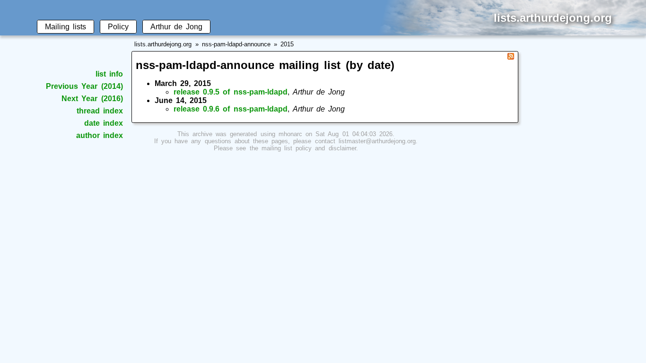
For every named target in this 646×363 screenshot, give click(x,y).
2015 (287, 44)
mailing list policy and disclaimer (309, 148)
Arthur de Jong (176, 27)
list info (109, 74)
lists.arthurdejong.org (163, 44)
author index (99, 135)
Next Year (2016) (91, 99)
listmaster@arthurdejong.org (377, 141)
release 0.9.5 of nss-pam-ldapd (231, 92)
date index (103, 123)
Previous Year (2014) (84, 86)
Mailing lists (65, 27)
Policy (118, 27)
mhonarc (290, 134)
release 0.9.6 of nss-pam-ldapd (231, 109)
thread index (100, 111)
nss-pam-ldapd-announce (236, 44)
